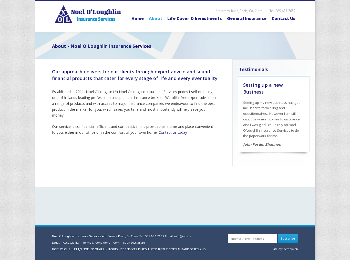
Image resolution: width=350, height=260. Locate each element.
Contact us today (173, 132)
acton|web (290, 249)
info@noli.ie (182, 236)
